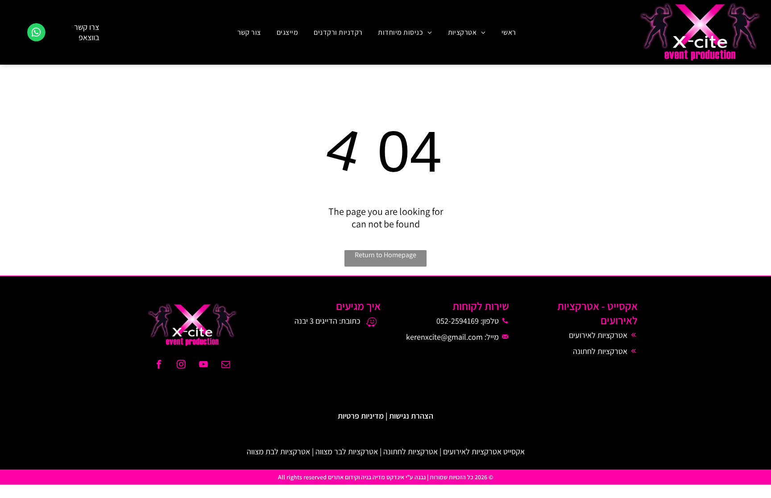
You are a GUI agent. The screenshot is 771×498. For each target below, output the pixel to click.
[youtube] (203, 365)
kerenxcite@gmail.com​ (444, 337)
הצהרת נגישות (411, 416)
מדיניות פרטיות (361, 416)
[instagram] (181, 365)
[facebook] (159, 365)
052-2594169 (457, 321)
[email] (225, 365)
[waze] (371, 323)
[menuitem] (508, 32)
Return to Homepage (385, 254)
